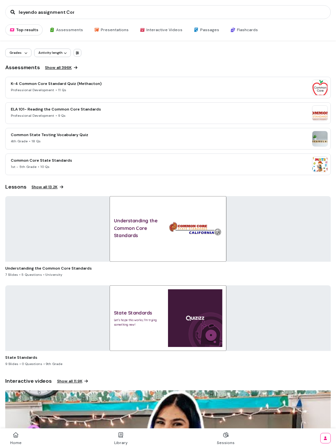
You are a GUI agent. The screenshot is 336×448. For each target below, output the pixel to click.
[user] (325, 438)
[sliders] (77, 53)
